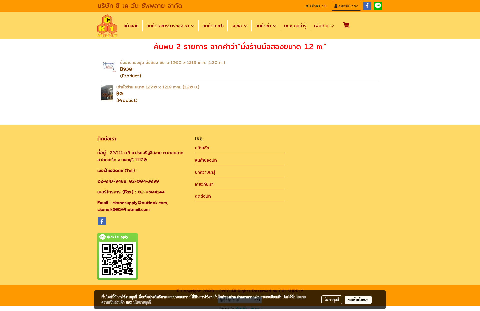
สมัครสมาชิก (348, 6)
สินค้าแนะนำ (213, 25)
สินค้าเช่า (264, 25)
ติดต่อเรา (203, 196)
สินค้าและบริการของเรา (168, 25)
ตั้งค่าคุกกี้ (332, 299)
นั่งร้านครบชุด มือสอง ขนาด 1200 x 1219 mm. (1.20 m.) (172, 62)
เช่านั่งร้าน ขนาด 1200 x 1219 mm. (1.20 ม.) (158, 87)
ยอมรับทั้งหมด (358, 299)
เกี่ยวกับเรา (204, 184)
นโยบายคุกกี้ (142, 302)
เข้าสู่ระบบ (318, 6)
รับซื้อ (238, 25)
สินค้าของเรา (206, 160)
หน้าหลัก (131, 25)
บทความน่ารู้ (295, 25)
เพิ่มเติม (322, 25)
